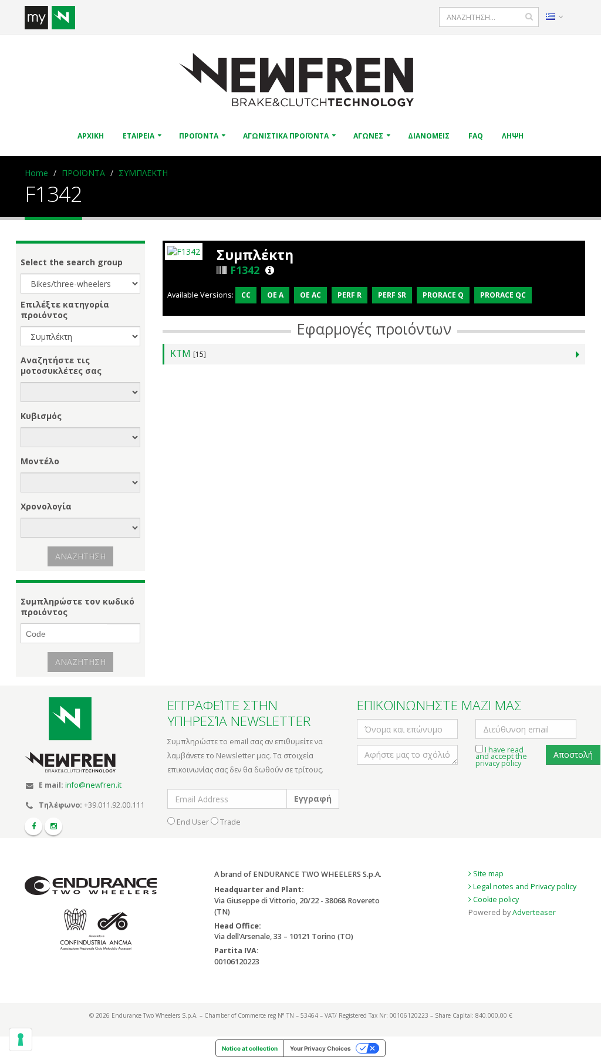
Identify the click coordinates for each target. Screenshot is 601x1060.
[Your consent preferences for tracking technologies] (20, 1039)
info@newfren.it (93, 785)
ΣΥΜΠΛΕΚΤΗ (143, 172)
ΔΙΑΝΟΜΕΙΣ (429, 136)
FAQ (475, 136)
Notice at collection (250, 1048)
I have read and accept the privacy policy (501, 756)
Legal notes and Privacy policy (523, 887)
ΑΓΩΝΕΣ (368, 136)
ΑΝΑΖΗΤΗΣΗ (80, 556)
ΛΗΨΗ (513, 136)
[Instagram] (53, 826)
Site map (487, 874)
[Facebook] (33, 826)
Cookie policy (495, 899)
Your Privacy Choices (320, 1048)
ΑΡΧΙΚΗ (90, 136)
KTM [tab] (188, 353)
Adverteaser (534, 912)
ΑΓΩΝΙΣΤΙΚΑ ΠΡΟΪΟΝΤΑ (286, 136)
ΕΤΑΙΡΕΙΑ (138, 136)
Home (36, 172)
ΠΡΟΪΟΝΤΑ (198, 136)
